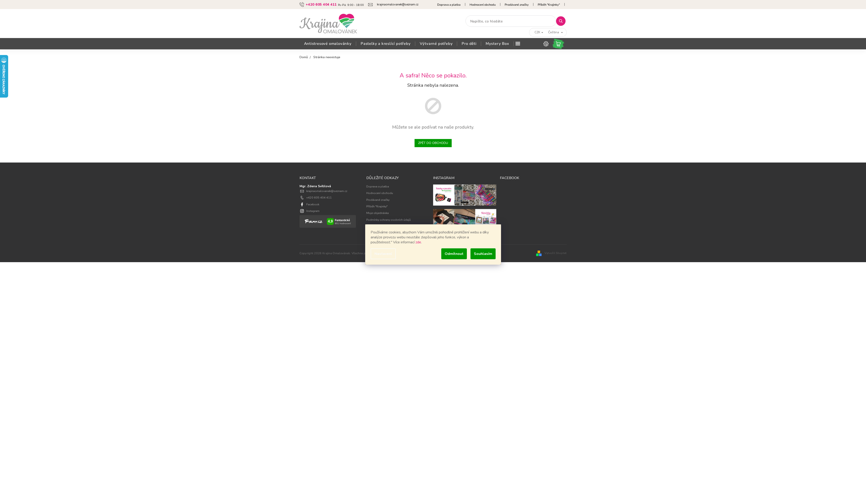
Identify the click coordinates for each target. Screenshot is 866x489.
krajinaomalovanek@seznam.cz (326, 191)
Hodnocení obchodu (483, 5)
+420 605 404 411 (319, 197)
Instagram (312, 211)
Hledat (562, 21)
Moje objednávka (377, 213)
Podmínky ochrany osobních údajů (388, 220)
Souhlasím (483, 253)
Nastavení (383, 253)
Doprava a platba (449, 5)
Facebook (312, 204)
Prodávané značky (517, 5)
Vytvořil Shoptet (556, 253)
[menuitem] (328, 43)
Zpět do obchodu (433, 143)
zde (418, 242)
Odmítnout (454, 253)
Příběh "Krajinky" (549, 5)
